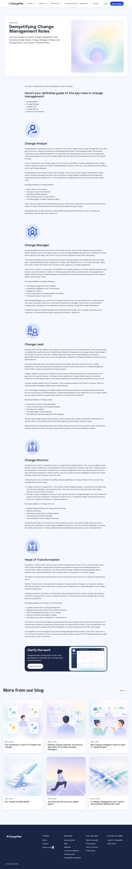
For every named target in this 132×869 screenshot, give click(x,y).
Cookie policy (90, 851)
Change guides (69, 854)
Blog (65, 844)
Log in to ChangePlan (115, 840)
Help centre (111, 844)
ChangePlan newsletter (72, 858)
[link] (23, 726)
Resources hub (69, 840)
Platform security (92, 840)
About (44, 840)
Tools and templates (71, 851)
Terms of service (92, 847)
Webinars (67, 847)
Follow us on (46, 847)
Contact (45, 844)
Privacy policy (91, 844)
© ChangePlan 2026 (12, 864)
